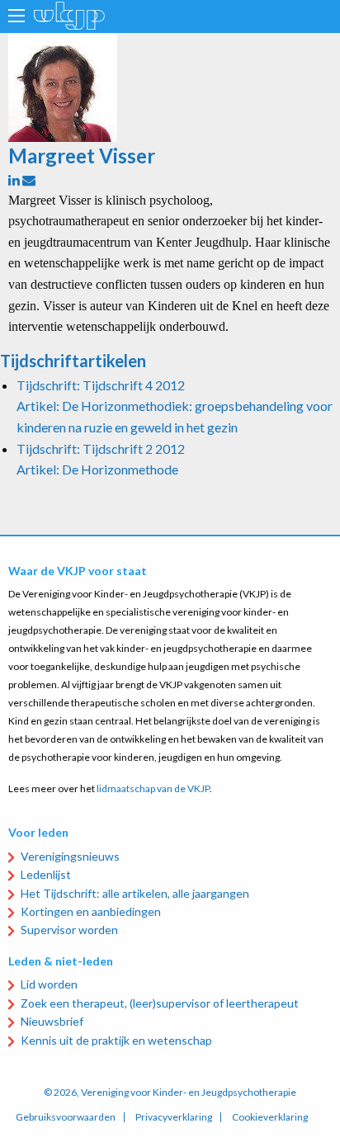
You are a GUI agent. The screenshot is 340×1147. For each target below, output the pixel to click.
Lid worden (49, 984)
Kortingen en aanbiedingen (91, 911)
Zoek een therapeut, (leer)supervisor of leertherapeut (160, 1003)
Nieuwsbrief (52, 1021)
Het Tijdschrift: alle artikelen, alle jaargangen (135, 893)
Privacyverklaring (173, 1117)
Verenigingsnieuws (70, 856)
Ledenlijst (46, 874)
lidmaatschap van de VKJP (153, 788)
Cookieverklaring (270, 1117)
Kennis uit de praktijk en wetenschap (116, 1040)
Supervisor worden (69, 930)
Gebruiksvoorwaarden (66, 1117)
